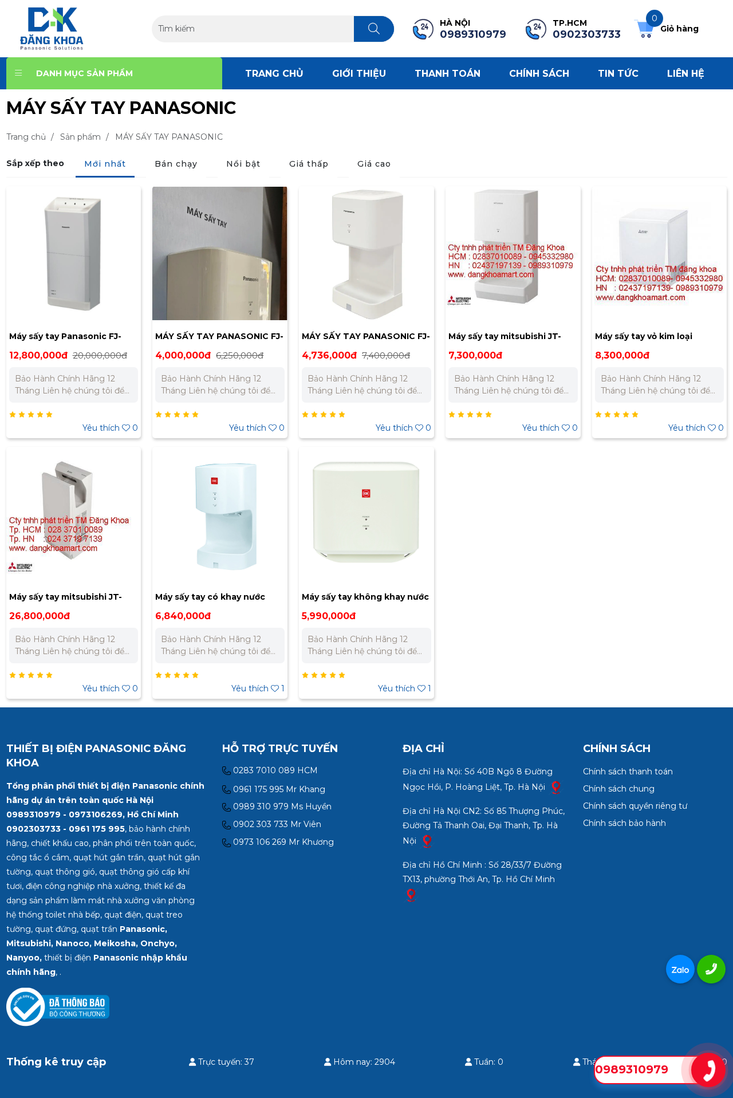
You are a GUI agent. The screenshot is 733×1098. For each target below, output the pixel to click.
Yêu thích (110, 428)
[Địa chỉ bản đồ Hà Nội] (556, 786)
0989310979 (631, 1069)
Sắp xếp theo (35, 163)
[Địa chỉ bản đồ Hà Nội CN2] (427, 840)
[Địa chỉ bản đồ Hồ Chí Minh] (411, 894)
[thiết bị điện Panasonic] (51, 28)
